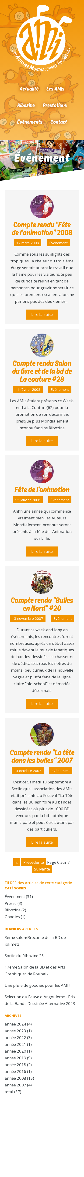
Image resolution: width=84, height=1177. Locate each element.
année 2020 (15, 1051)
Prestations (55, 105)
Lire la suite (42, 314)
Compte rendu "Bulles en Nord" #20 (42, 604)
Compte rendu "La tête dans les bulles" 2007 (42, 756)
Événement (58, 242)
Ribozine (26, 105)
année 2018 (15, 1064)
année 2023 (15, 1030)
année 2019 (15, 1058)
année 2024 (15, 1024)
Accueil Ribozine (42, 38)
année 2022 (15, 1037)
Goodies (12, 916)
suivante (42, 869)
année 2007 (15, 1085)
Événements (29, 122)
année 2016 (15, 1071)
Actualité (29, 88)
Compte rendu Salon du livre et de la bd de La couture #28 (42, 371)
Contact (58, 122)
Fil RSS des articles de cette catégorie (38, 882)
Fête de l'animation (42, 489)
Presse (11, 903)
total (9, 1091)
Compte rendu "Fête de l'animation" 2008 (42, 228)
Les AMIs (55, 88)
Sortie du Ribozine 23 (24, 955)
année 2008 (15, 1078)
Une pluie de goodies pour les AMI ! (37, 985)
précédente (33, 862)
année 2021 (15, 1044)
